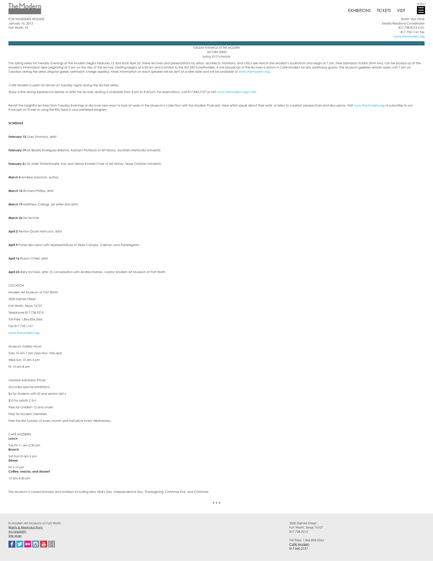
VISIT (401, 10)
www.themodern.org (409, 36)
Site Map (14, 536)
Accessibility (17, 531)
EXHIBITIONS (359, 10)
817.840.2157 (298, 548)
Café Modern (299, 544)
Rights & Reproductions (25, 527)
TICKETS (384, 10)
